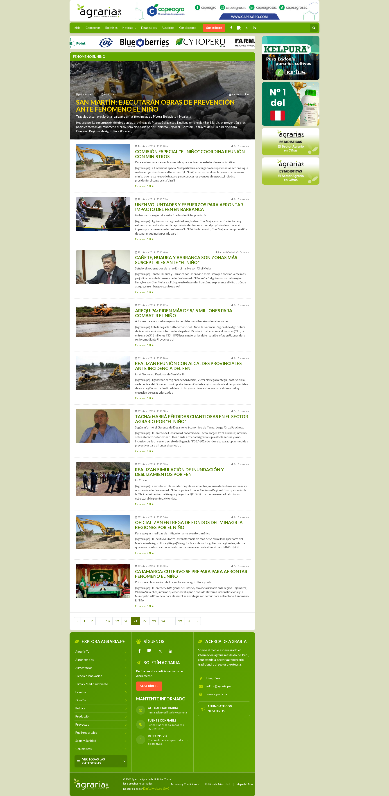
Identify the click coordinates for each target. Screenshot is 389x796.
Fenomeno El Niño (144, 186)
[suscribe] (290, 170)
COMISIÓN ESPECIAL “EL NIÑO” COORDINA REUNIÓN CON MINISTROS (190, 154)
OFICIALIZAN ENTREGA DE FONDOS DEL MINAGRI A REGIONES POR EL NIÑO (189, 525)
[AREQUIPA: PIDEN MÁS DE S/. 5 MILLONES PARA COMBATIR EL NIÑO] (103, 320)
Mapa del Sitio (245, 784)
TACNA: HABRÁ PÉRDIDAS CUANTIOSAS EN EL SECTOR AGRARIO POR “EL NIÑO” (191, 419)
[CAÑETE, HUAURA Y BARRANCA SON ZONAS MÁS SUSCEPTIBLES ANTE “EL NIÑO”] (103, 267)
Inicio (78, 27)
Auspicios (168, 27)
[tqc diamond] (290, 58)
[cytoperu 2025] (178, 42)
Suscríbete (214, 27)
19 (117, 621)
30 (189, 621)
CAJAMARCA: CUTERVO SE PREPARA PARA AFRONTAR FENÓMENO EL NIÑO (191, 574)
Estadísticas (149, 27)
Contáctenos (187, 27)
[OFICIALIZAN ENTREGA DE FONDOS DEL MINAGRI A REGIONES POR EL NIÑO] (103, 532)
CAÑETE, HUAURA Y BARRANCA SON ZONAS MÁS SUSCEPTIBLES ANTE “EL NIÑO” (186, 260)
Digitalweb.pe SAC (156, 788)
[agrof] (290, 141)
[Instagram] (150, 651)
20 (126, 621)
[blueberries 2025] (123, 42)
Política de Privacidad (217, 784)
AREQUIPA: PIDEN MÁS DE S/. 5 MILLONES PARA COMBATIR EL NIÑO (183, 313)
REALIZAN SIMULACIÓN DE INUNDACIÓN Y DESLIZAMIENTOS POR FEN (179, 472)
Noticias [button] (128, 27)
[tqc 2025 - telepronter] (84, 42)
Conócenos (93, 27)
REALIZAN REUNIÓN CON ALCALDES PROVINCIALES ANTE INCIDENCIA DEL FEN (188, 366)
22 (145, 621)
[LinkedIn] (170, 651)
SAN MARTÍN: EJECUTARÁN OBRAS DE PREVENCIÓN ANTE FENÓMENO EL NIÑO (155, 105)
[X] (160, 651)
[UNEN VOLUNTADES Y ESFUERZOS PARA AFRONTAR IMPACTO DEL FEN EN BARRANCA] (103, 214)
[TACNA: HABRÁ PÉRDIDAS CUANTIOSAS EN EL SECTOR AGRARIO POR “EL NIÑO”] (103, 426)
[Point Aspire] (226, 11)
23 (154, 621)
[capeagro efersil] (290, 104)
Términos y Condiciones (185, 784)
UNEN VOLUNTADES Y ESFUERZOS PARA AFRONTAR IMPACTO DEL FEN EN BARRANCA (189, 207)
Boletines (111, 27)
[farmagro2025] (242, 42)
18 (108, 621)
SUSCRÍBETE (149, 686)
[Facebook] (139, 651)
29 (180, 621)
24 (163, 621)
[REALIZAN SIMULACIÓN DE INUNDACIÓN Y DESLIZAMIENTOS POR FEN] (103, 479)
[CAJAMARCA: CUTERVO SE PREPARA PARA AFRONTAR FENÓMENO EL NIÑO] (103, 581)
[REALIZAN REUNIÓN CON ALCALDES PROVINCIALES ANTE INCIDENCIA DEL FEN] (103, 373)
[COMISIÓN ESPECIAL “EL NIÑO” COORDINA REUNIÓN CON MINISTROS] (103, 161)
